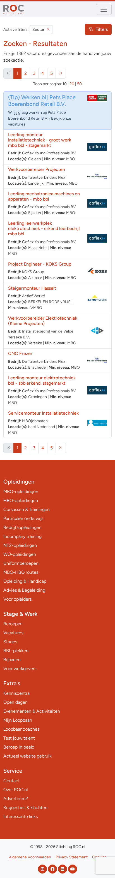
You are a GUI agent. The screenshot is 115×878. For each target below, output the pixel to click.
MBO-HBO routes (20, 572)
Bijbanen (12, 659)
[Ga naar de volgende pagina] (61, 73)
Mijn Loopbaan (17, 720)
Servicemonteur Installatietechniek (43, 413)
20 (72, 84)
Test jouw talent (19, 738)
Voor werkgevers (19, 668)
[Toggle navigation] (104, 9)
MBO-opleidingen (20, 491)
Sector (38, 29)
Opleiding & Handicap (24, 581)
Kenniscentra (16, 693)
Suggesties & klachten (25, 807)
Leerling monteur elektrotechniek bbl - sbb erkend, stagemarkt (42, 380)
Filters (101, 29)
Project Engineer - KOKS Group (39, 264)
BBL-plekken (15, 650)
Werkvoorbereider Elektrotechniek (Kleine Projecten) (42, 320)
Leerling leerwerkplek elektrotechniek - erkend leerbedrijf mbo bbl (44, 228)
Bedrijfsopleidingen (22, 527)
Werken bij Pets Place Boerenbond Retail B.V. (42, 100)
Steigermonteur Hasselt (32, 288)
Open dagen (15, 702)
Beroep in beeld (18, 747)
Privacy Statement (72, 857)
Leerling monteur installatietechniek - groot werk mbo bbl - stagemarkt (39, 140)
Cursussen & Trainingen (26, 509)
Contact (11, 780)
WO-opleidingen (19, 554)
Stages (10, 641)
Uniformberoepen (21, 563)
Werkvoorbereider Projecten (36, 169)
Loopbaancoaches (21, 729)
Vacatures (13, 632)
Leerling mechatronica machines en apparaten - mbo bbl (44, 196)
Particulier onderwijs (23, 518)
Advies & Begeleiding (24, 590)
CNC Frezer (20, 353)
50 (79, 84)
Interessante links (20, 816)
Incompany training (22, 536)
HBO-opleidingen (20, 500)
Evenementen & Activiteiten (31, 711)
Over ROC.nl (15, 789)
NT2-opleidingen (20, 545)
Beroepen (13, 623)
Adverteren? (15, 798)
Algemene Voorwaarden (30, 857)
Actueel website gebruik (27, 756)
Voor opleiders (17, 599)
